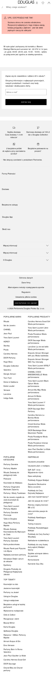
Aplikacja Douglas (11, 631)
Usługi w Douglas (11, 596)
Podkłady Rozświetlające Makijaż (38, 529)
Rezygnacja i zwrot (11, 618)
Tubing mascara (34, 523)
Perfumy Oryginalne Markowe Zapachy (12, 488)
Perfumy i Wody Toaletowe (14, 493)
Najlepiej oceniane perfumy (15, 554)
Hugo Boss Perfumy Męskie (12, 524)
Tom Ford (8, 378)
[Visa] (24, 179)
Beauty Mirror (9, 623)
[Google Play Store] (8, 222)
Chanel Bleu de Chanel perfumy (13, 669)
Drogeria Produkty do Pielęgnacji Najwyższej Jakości (13, 572)
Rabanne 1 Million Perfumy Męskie (15, 636)
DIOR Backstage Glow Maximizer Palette (37, 431)
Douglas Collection (11, 366)
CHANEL (7, 329)
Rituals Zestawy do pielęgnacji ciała (11, 473)
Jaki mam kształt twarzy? (38, 496)
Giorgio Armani (10, 374)
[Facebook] (4, 234)
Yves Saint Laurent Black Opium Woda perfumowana (38, 383)
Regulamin (26, 292)
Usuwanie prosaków (36, 461)
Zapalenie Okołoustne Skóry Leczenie (37, 485)
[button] (26, 245)
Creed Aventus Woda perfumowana (36, 425)
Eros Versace (9, 645)
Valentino (7, 370)
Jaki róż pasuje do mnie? (38, 501)
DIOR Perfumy (9, 357)
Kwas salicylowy (34, 476)
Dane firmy (26, 282)
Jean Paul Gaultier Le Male (15, 655)
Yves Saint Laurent (11, 337)
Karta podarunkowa (12, 544)
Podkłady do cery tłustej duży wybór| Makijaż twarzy (38, 547)
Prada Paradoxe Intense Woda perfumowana (38, 444)
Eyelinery (7, 565)
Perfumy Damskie (11, 464)
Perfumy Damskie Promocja (11, 513)
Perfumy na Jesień (11, 592)
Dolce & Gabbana (11, 382)
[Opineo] (31, 207)
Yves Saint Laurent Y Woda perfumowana (36, 403)
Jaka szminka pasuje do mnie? (38, 512)
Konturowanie (33, 559)
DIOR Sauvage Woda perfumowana (36, 341)
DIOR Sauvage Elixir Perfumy (36, 410)
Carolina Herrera (10, 353)
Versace (7, 390)
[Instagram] (8, 234)
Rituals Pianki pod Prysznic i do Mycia (15, 549)
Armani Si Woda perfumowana (34, 397)
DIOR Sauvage (10, 663)
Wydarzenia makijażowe (13, 610)
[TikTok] (17, 234)
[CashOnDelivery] (42, 179)
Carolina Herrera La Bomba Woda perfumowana (36, 418)
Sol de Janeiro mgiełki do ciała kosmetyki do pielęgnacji (14, 500)
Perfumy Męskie (10, 468)
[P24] (33, 179)
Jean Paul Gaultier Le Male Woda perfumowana (39, 450)
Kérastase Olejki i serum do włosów (14, 560)
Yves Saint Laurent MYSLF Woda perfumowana (39, 366)
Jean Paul (8, 333)
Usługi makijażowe (11, 600)
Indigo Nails (8, 398)
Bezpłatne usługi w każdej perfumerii (14, 605)
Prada (6, 349)
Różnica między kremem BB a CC (38, 506)
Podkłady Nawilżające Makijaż (37, 518)
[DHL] (6, 195)
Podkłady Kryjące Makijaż (38, 480)
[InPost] (15, 195)
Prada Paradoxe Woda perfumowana (37, 335)
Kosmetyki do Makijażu (13, 482)
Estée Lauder (9, 386)
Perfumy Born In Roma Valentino (13, 650)
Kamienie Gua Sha (35, 563)
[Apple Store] (21, 222)
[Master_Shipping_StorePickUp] (33, 195)
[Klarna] (6, 179)
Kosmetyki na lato (11, 584)
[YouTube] (13, 234)
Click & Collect (9, 614)
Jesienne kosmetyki (12, 588)
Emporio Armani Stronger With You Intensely (38, 360)
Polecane (7, 478)
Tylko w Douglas (10, 518)
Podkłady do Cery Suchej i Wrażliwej (39, 535)
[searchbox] (26, 7)
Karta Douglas (9, 627)
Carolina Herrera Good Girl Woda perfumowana (39, 322)
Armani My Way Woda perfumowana (37, 391)
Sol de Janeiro (9, 325)
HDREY (7, 341)
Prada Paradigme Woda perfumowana (38, 437)
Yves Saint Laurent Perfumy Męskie (11, 507)
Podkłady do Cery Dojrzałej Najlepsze (36, 491)
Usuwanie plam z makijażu (39, 465)
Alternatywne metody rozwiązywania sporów (26, 287)
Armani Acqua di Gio (12, 641)
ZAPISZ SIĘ (26, 102)
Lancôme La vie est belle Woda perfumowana (38, 348)
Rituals (6, 321)
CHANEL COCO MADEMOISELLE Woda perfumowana (37, 374)
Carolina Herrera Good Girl (15, 659)
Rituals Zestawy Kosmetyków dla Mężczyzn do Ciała (15, 532)
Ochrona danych (26, 278)
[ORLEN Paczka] (24, 195)
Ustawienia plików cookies (26, 297)
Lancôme (7, 394)
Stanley (7, 345)
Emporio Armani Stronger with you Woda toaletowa (38, 354)
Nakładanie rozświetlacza (38, 540)
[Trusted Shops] (10, 207)
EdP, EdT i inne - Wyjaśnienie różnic (35, 471)
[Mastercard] (15, 179)
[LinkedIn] (22, 234)
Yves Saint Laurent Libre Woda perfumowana (38, 329)
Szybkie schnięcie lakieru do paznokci (38, 554)
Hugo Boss (8, 361)
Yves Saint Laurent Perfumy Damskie (11, 539)
